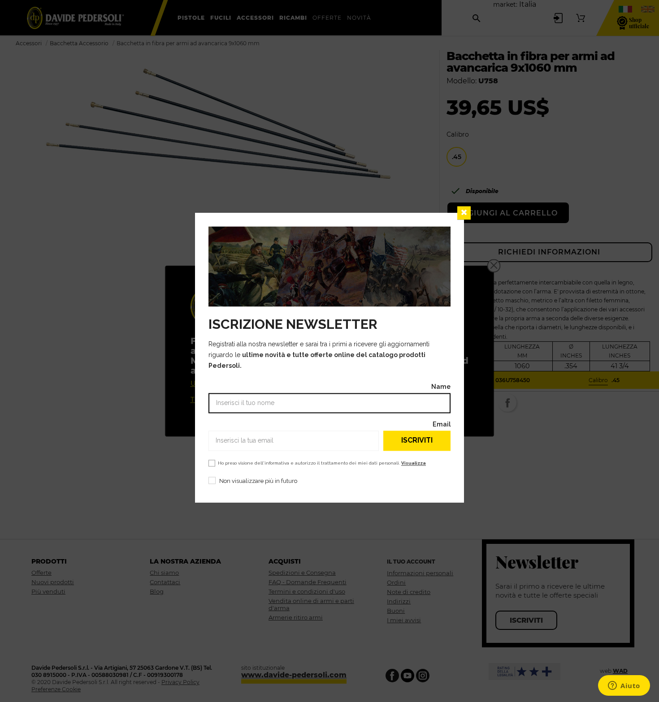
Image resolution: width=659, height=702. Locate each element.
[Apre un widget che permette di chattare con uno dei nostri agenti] (624, 686)
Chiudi (464, 213)
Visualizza (413, 463)
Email (442, 424)
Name (441, 386)
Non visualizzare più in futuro (258, 481)
